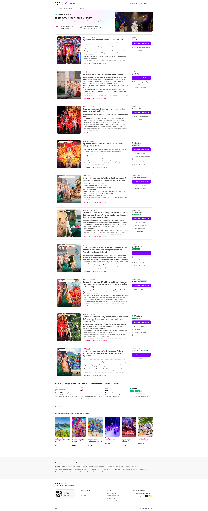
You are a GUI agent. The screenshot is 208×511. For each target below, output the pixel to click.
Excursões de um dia (72, 472)
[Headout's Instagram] (143, 508)
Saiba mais (58, 400)
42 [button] (87, 141)
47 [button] (87, 106)
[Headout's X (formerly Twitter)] (151, 508)
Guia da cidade (82, 8)
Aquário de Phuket (131, 466)
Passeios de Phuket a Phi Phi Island (127, 469)
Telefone (85, 493)
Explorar (59, 8)
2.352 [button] (88, 176)
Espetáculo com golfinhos (81, 469)
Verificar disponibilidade (141, 43)
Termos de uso (111, 498)
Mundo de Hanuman (106, 469)
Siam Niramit (110, 466)
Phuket (57, 406)
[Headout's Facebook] (148, 508)
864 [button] (88, 210)
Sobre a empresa (112, 493)
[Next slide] (78, 50)
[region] (69, 50)
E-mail (84, 495)
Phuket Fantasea (66, 466)
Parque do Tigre (94, 469)
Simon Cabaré (120, 466)
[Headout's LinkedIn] (140, 508)
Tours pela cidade (60, 472)
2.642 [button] (88, 349)
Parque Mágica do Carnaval (79, 466)
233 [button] (88, 72)
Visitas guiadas (143, 469)
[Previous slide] (59, 50)
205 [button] (88, 314)
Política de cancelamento (114, 501)
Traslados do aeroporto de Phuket (96, 472)
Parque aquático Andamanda (97, 466)
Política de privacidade (113, 495)
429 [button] (88, 279)
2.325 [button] (88, 37)
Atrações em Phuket (69, 8)
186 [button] (88, 245)
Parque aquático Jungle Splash (63, 469)
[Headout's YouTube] (146, 508)
